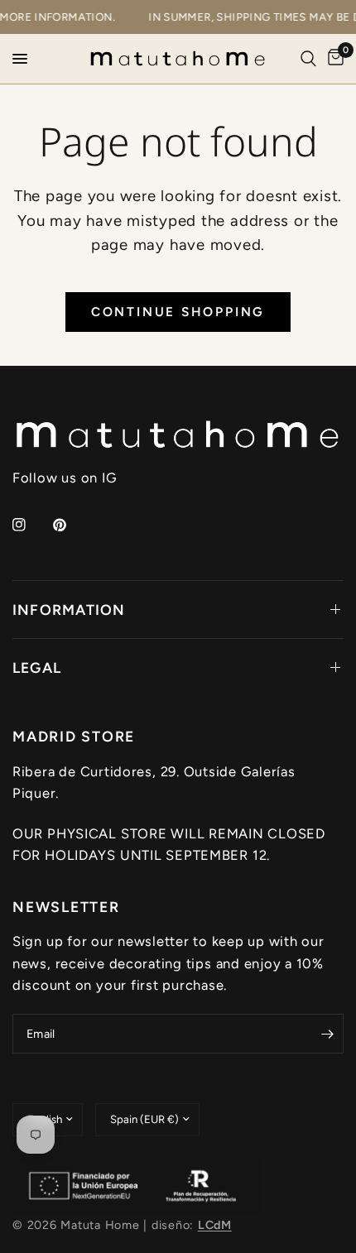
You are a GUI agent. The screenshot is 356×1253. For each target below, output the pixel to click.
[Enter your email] (327, 1034)
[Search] (308, 59)
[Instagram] (30, 524)
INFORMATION (69, 609)
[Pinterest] (71, 524)
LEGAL (36, 667)
